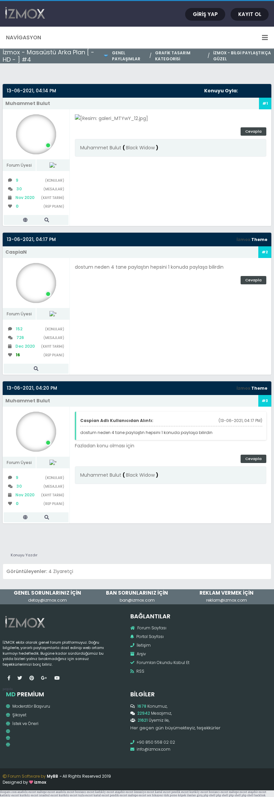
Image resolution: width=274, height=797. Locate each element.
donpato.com (8, 792)
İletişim (143, 645)
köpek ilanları (187, 795)
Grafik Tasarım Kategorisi (172, 56)
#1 (265, 103)
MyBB (52, 776)
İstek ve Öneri (24, 723)
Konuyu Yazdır (24, 555)
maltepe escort (46, 792)
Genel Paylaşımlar (126, 56)
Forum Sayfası (151, 628)
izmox (40, 782)
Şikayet (18, 715)
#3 (265, 400)
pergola (7, 689)
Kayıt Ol (249, 14)
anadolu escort (26, 792)
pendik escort (180, 792)
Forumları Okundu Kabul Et (162, 662)
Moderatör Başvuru (30, 706)
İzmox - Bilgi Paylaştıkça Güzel (242, 56)
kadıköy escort (104, 792)
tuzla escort (85, 795)
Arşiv (141, 654)
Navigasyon (23, 37)
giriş (200, 795)
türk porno (170, 795)
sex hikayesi (155, 795)
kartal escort (163, 792)
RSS (139, 671)
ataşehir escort (124, 792)
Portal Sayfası (149, 636)
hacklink (260, 795)
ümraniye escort (144, 792)
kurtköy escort (198, 792)
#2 (265, 252)
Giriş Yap (205, 14)
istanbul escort (48, 795)
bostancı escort (85, 792)
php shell (209, 795)
